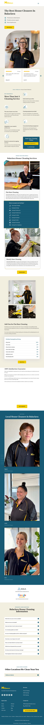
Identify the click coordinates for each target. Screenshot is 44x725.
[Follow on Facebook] (2, 695)
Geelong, (17, 716)
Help (12, 710)
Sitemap (29, 723)
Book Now (22, 362)
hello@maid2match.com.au (30, 703)
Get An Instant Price (31, 143)
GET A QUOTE (22, 406)
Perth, (32, 716)
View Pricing (9, 27)
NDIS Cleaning (26, 692)
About (2, 705)
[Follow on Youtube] (11, 695)
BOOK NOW (22, 272)
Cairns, (10, 716)
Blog (12, 708)
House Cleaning (26, 690)
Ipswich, (25, 716)
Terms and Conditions (23, 723)
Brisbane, (7, 716)
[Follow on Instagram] (5, 695)
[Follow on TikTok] (7, 695)
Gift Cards (3, 710)
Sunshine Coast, (37, 716)
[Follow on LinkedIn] (9, 695)
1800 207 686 (27, 705)
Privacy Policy (15, 723)
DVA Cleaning (26, 695)
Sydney (41, 716)
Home (14, 89)
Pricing (12, 705)
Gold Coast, (21, 716)
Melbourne (18, 89)
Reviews (12, 703)
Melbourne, (29, 716)
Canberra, (14, 716)
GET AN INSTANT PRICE (30, 710)
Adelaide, (3, 716)
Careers (3, 708)
